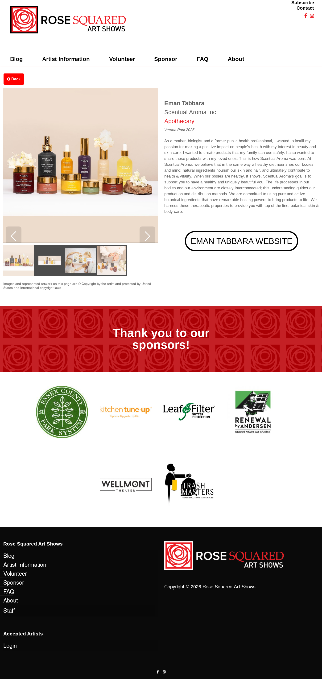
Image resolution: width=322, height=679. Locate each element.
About (10, 600)
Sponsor (13, 582)
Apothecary (179, 121)
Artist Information (24, 564)
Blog (8, 555)
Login (10, 645)
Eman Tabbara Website (241, 241)
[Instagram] (164, 671)
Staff (9, 610)
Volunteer (15, 573)
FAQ (8, 591)
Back (15, 79)
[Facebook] (157, 671)
